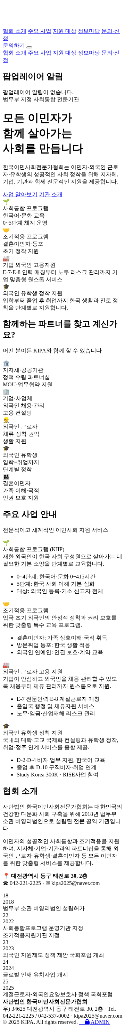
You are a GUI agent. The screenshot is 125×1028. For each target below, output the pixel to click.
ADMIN (100, 1022)
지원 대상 (64, 31)
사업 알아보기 (20, 194)
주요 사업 (39, 31)
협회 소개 (14, 31)
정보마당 (89, 31)
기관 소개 (50, 194)
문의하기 (14, 45)
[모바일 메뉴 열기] (29, 47)
